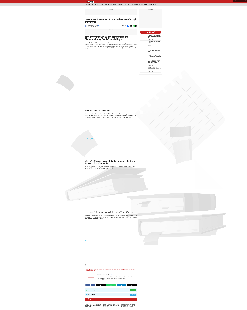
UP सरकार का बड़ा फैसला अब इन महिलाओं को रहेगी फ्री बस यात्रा (154, 50)
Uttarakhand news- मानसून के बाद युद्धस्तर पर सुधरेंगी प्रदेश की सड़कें (154, 37)
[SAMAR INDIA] (90, 1)
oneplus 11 (97, 281)
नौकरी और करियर (134, 4)
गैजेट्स (125, 4)
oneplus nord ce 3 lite (91, 282)
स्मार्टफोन (87, 240)
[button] (158, 1)
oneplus (87, 281)
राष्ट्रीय (92, 4)
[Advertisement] (111, 60)
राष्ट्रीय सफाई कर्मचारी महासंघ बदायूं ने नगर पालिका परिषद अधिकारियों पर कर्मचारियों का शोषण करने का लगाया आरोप (154, 62)
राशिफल (145, 4)
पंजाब (106, 4)
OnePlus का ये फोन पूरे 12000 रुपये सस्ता (109, 273)
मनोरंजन (141, 4)
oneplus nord (106, 281)
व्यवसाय (150, 4)
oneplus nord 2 (112, 281)
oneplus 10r (92, 281)
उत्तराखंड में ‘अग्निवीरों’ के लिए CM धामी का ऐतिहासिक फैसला (154, 56)
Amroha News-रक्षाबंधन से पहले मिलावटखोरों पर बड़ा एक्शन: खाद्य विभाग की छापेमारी (154, 43)
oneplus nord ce (125, 281)
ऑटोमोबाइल (120, 4)
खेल (128, 4)
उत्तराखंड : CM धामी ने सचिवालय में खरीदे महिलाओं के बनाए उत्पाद (154, 69)
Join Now (133, 302)
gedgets (88, 17)
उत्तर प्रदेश (96, 4)
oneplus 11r (101, 281)
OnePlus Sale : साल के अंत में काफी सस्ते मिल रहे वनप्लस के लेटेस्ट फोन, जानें (92, 274)
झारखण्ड (114, 4)
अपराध (154, 4)
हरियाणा (110, 4)
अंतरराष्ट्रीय (88, 4)
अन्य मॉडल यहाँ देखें (89, 139)
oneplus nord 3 (119, 281)
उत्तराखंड (101, 4)
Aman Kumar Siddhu (93, 25)
